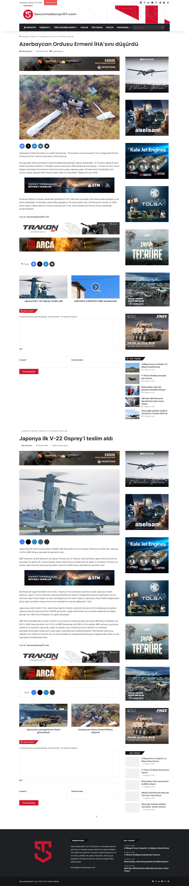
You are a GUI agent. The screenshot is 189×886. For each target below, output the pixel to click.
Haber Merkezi (26, 51)
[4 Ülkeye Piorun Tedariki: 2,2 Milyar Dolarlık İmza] (132, 368)
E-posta (23, 360)
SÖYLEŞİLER (97, 27)
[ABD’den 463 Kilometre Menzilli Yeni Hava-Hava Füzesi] (132, 402)
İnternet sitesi (77, 360)
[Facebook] (22, 146)
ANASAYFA (31, 27)
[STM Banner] (69, 187)
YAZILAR (84, 27)
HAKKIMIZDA (122, 27)
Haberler (33, 36)
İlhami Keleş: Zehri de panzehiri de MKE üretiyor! (153, 388)
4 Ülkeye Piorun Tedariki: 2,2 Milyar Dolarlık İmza (154, 365)
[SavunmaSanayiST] (94, 14)
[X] (28, 146)
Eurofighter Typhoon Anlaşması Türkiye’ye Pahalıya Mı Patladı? (83, 3)
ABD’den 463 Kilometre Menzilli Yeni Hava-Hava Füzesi (152, 401)
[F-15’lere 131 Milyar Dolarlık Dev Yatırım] (132, 379)
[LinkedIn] (34, 146)
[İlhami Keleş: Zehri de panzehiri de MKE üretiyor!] (132, 390)
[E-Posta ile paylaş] (46, 146)
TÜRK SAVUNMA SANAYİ (64, 27)
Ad (21, 349)
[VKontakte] (40, 146)
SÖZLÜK (109, 27)
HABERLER (44, 27)
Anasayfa (25, 36)
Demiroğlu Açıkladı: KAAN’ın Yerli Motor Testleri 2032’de (154, 412)
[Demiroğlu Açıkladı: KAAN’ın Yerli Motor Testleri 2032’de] (132, 414)
